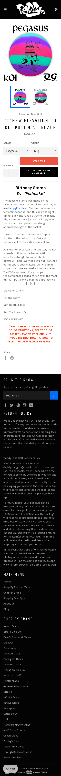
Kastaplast (9, 708)
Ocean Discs (10, 735)
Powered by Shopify (38, 768)
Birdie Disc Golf (13, 631)
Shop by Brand (12, 592)
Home (7, 581)
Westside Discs (12, 757)
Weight (35, 143)
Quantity (8, 165)
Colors (7, 143)
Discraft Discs (12, 653)
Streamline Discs (13, 746)
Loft (5, 719)
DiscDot (8, 642)
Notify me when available (39, 172)
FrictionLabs (11, 680)
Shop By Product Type (16, 587)
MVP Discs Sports (14, 730)
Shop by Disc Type (14, 598)
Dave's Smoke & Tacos (17, 637)
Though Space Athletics (17, 752)
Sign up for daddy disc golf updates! (25, 387)
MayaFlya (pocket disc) (17, 724)
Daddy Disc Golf (20, 768)
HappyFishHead (18, 208)
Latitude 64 (10, 713)
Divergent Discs (13, 659)
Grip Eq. (8, 691)
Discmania (9, 648)
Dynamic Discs (12, 664)
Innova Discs (11, 702)
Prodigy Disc (11, 741)
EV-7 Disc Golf (12, 675)
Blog (6, 609)
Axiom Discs (11, 626)
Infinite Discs (11, 697)
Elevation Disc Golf (14, 670)
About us (9, 603)
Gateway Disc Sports (15, 686)
